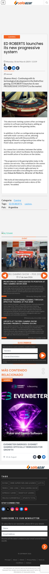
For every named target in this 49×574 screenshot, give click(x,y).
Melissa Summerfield (11, 498)
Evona (5, 483)
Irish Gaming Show (29, 488)
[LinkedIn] (21, 509)
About (15, 560)
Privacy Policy (31, 560)
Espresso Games (9, 493)
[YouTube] (26, 509)
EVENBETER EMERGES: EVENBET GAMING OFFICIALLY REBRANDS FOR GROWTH (23, 447)
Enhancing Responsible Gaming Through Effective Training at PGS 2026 (23, 300)
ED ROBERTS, (15, 203)
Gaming (17, 200)
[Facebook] (3, 509)
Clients (22, 560)
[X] (8, 509)
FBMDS (5, 488)
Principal (8, 560)
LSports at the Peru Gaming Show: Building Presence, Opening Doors (20, 322)
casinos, (28, 203)
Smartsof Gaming (26, 493)
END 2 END (14, 488)
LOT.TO (41, 483)
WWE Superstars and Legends (23, 483)
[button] (46, 2)
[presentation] (5, 276)
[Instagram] (12, 509)
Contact (28, 563)
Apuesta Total (29, 498)
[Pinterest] (17, 509)
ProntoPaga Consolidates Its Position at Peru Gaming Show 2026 (24, 282)
